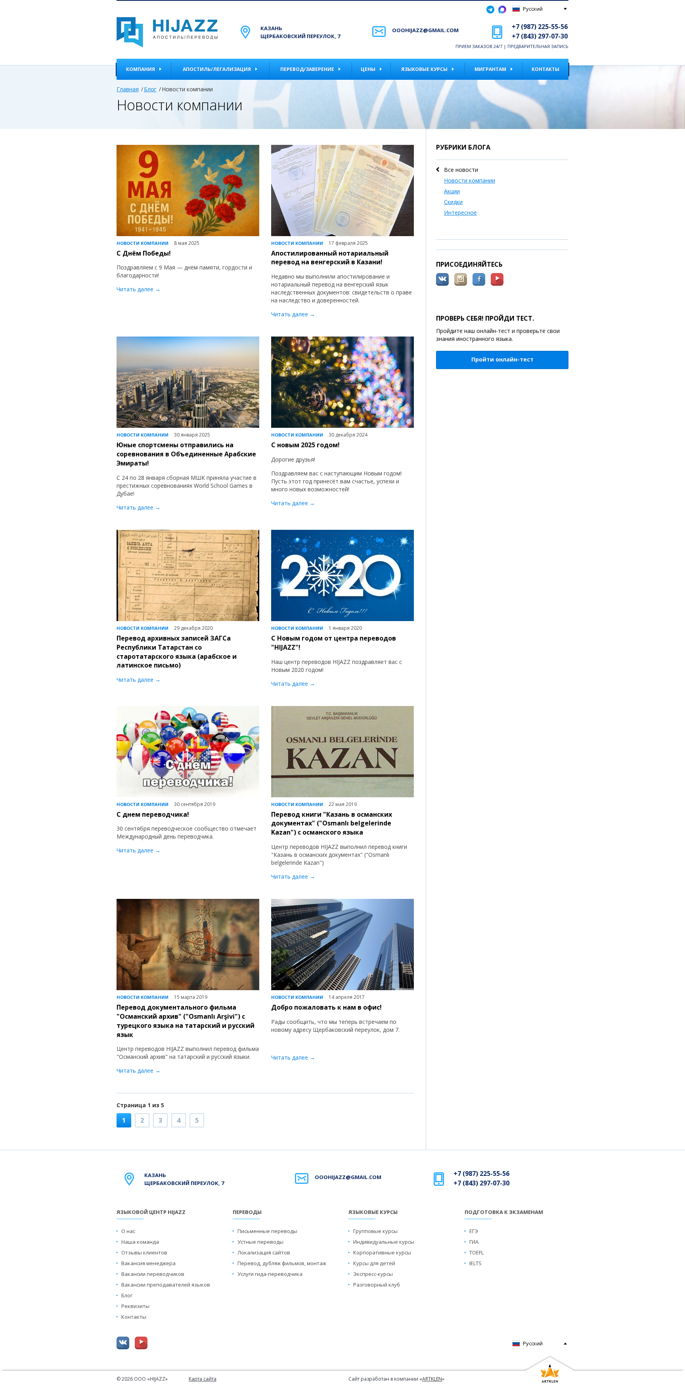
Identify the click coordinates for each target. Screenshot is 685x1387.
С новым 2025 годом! (305, 445)
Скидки (453, 202)
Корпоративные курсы (382, 1252)
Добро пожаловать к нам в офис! (326, 1007)
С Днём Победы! (144, 253)
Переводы (247, 1212)
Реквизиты (135, 1306)
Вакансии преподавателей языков (165, 1284)
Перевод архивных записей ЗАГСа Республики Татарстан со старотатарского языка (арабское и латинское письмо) (177, 652)
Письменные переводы (267, 1231)
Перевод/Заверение (307, 69)
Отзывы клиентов (144, 1252)
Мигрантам (490, 69)
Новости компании (469, 180)
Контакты (545, 69)
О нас (128, 1231)
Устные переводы (260, 1241)
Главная (128, 89)
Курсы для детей (374, 1263)
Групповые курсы (375, 1231)
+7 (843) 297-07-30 (540, 36)
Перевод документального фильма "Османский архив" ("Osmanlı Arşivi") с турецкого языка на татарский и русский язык (185, 1021)
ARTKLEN (432, 1378)
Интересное (460, 212)
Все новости (461, 169)
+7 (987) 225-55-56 (540, 26)
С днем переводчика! (153, 814)
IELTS (475, 1263)
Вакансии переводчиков (152, 1273)
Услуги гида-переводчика (269, 1273)
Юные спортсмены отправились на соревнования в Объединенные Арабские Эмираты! (186, 454)
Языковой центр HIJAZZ (151, 1212)
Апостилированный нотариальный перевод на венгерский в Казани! (329, 258)
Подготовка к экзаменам (504, 1212)
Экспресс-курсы (373, 1273)
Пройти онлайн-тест (502, 359)
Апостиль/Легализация (217, 69)
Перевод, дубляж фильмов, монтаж (281, 1263)
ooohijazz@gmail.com (425, 30)
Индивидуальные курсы (383, 1241)
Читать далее (135, 289)
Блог (150, 89)
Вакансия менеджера (148, 1263)
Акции (452, 191)
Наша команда (140, 1241)
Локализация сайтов (263, 1252)
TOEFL (476, 1252)
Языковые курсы (424, 69)
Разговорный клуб (376, 1284)
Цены (368, 69)
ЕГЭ (473, 1231)
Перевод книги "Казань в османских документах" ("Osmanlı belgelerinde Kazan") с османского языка (331, 823)
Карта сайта (202, 1378)
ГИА (473, 1241)
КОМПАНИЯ (140, 69)
